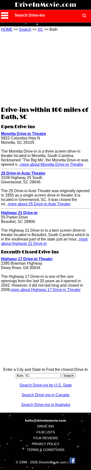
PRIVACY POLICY (45, 444)
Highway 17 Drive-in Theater (27, 259)
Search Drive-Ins (30, 15)
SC (40, 29)
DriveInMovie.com (45, 5)
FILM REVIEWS (45, 438)
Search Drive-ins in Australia (45, 405)
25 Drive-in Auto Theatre (23, 173)
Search (25, 29)
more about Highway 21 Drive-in (44, 241)
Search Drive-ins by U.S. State (45, 385)
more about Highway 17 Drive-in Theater (46, 290)
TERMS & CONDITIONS (45, 450)
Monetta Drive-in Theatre (23, 134)
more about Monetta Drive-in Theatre (51, 164)
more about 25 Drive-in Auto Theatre (39, 204)
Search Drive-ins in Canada (45, 395)
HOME (7, 29)
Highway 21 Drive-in (19, 213)
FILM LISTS (45, 432)
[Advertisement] (45, 68)
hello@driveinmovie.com (45, 420)
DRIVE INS (45, 426)
